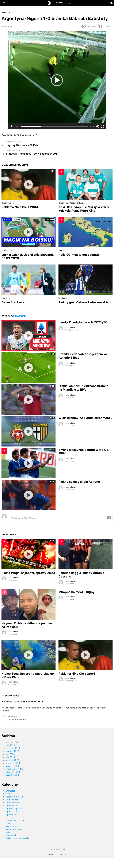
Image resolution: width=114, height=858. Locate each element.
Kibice (9, 793)
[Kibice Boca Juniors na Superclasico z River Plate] (28, 655)
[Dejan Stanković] (28, 279)
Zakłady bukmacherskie (17, 838)
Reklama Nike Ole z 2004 (19, 207)
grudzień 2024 (13, 763)
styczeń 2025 (12, 760)
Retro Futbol (6, 203)
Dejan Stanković (13, 302)
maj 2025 (10, 754)
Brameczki (19, 316)
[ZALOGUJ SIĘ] (111, 3)
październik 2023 (14, 769)
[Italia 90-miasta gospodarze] (85, 232)
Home (50, 854)
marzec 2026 (12, 742)
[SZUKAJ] (69, 3)
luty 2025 (10, 757)
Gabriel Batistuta (26, 135)
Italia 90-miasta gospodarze (79, 254)
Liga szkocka (12, 811)
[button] (57, 80)
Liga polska (11, 805)
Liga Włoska (11, 814)
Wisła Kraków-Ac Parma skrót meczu (85, 418)
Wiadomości (63, 298)
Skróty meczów (8, 250)
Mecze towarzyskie (15, 820)
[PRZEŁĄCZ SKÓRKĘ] (49, 3)
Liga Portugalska (14, 808)
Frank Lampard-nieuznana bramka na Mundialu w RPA (83, 387)
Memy (9, 823)
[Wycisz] (97, 126)
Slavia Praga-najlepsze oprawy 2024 (28, 573)
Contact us (61, 854)
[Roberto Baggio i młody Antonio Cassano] (85, 554)
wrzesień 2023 (13, 772)
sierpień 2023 (12, 775)
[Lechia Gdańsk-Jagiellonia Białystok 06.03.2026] (28, 232)
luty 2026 (10, 745)
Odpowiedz (109, 517)
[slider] (54, 126)
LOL (8, 817)
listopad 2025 (12, 751)
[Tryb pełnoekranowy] (102, 126)
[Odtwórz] (11, 126)
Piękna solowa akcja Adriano (79, 481)
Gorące (61, 172)
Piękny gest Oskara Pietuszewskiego (85, 302)
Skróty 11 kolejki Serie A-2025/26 (82, 322)
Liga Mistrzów (12, 802)
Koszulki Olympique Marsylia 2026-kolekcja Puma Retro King (84, 208)
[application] (57, 80)
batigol (7, 135)
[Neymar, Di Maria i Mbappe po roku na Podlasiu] (28, 604)
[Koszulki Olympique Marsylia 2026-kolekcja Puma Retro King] (85, 184)
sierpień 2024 (12, 766)
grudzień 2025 (13, 748)
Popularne (4, 592)
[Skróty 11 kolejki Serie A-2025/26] (28, 335)
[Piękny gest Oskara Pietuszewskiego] (85, 279)
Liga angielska (13, 799)
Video (15, 203)
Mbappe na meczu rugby (76, 592)
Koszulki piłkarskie (77, 203)
